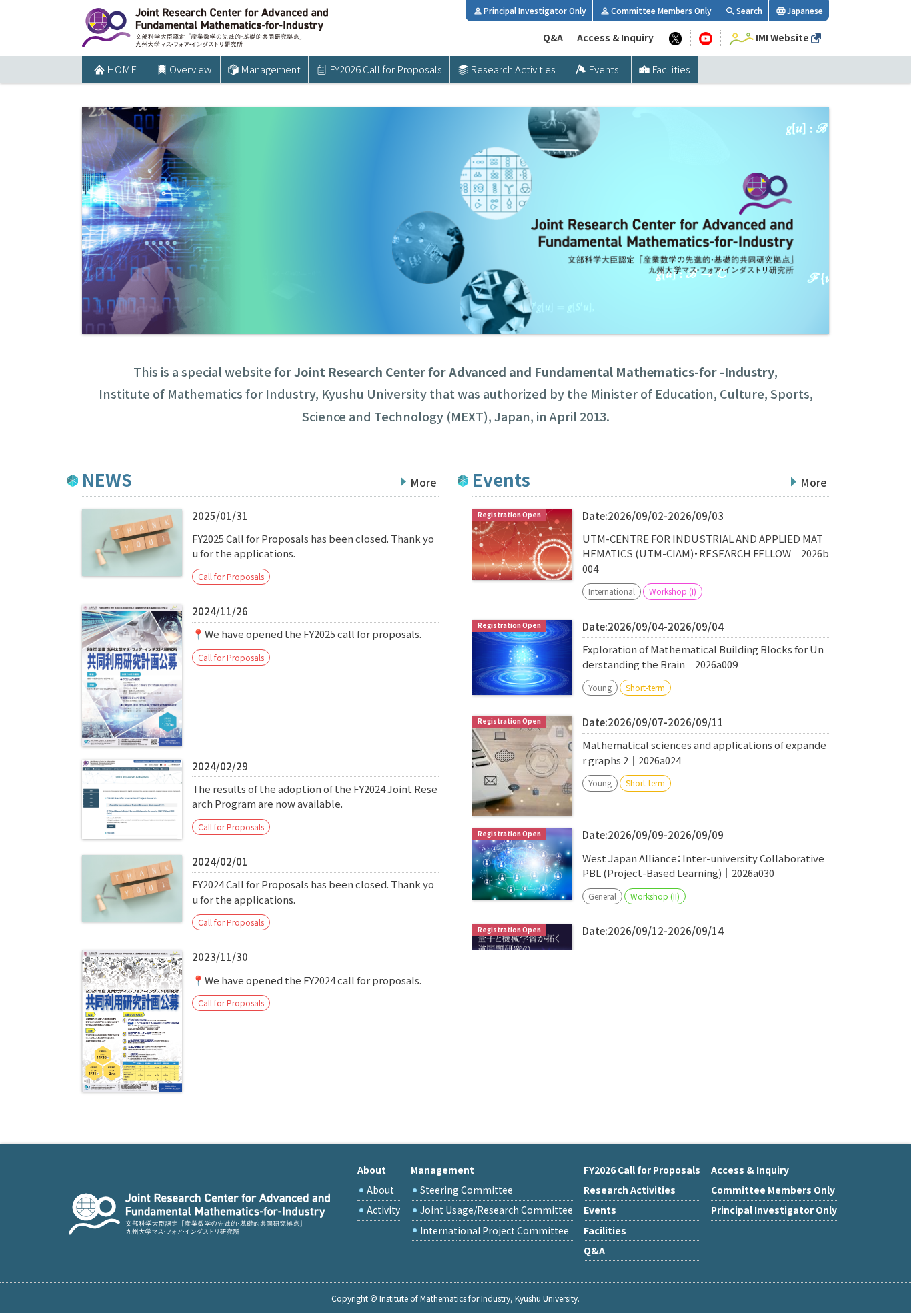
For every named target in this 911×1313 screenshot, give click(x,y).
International (611, 591)
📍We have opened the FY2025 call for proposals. (306, 634)
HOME (122, 69)
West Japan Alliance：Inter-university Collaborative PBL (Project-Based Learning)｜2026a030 (703, 865)
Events (603, 69)
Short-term (645, 687)
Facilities (671, 69)
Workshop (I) (672, 591)
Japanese (805, 10)
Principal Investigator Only (535, 10)
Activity (383, 1209)
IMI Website (782, 37)
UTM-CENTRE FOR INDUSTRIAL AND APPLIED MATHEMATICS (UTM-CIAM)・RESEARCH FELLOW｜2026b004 (705, 553)
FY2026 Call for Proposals (385, 69)
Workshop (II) (655, 896)
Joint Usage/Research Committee (496, 1209)
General (602, 896)
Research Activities (513, 69)
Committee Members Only (661, 10)
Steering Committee (466, 1189)
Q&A (553, 37)
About (380, 1189)
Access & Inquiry (615, 37)
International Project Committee (494, 1230)
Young (600, 687)
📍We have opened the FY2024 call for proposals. (306, 980)
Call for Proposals (231, 576)
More (423, 482)
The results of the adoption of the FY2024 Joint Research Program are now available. (314, 796)
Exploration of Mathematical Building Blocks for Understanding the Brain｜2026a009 (703, 656)
